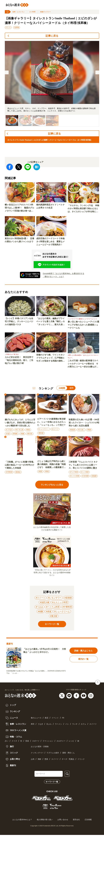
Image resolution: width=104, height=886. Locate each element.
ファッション (48, 741)
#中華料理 (9, 472)
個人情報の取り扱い (45, 820)
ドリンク (81, 759)
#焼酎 (40, 611)
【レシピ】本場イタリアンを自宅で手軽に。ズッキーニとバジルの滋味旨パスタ (19, 321)
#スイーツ (55, 429)
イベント (55, 718)
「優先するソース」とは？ (53, 276)
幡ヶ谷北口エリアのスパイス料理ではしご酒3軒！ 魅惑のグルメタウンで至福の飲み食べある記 (19, 208)
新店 (46, 718)
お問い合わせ (62, 820)
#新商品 (17, 472)
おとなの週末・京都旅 (40, 747)
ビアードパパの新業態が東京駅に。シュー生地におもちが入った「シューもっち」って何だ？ (51, 422)
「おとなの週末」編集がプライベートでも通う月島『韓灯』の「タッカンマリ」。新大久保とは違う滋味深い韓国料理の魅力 (50, 321)
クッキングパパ (37, 753)
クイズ (14, 741)
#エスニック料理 (60, 602)
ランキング (14, 711)
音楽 (27, 741)
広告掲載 (88, 820)
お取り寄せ (14, 759)
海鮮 (39, 759)
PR (63, 718)
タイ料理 (32, 12)
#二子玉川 (9, 430)
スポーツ (35, 741)
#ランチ (8, 27)
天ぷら (49, 724)
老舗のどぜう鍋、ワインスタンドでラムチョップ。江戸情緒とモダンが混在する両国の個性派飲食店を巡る (50, 358)
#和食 (28, 430)
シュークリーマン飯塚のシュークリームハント (82, 319)
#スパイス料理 (74, 476)
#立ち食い (81, 430)
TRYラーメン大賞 (17, 730)
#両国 (40, 471)
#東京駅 (41, 433)
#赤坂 (48, 611)
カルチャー (61, 741)
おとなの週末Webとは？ (22, 820)
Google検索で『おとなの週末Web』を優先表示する (63, 273)
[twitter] (62, 695)
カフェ (83, 724)
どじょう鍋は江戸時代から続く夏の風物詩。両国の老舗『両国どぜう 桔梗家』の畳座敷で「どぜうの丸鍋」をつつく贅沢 (51, 464)
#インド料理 (85, 472)
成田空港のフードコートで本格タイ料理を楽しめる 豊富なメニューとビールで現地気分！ (50, 241)
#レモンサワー (55, 597)
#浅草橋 (16, 27)
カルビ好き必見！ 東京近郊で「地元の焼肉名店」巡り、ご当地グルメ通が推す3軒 (19, 360)
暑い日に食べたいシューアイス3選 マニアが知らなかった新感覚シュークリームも (83, 325)
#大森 (8, 434)
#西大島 (29, 434)
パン (67, 724)
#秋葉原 (72, 430)
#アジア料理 (74, 472)
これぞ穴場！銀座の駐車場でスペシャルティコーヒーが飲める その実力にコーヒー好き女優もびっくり (83, 363)
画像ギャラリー (45, 12)
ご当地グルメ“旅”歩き (12, 354)
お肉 (32, 759)
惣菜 (46, 759)
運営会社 (76, 820)
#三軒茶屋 (85, 476)
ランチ (74, 724)
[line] (69, 695)
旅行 (11, 746)
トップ (12, 705)
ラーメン (58, 724)
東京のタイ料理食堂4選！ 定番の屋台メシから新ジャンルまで (19, 240)
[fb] (76, 695)
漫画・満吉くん (68, 753)
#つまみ (39, 607)
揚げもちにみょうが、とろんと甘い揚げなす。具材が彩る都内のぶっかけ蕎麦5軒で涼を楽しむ (20, 422)
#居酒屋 (94, 476)
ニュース (13, 718)
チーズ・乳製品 (68, 759)
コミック (13, 753)
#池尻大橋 (44, 602)
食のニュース (36, 718)
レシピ (71, 741)
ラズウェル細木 (53, 753)
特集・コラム (15, 737)
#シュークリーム (43, 429)
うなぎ (40, 724)
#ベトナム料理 (52, 607)
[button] (7, 72)
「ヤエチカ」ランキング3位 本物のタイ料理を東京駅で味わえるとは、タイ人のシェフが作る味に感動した (83, 208)
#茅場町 (15, 434)
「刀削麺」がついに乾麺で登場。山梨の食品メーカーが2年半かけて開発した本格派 (20, 465)
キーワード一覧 (52, 782)
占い (6, 741)
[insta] (91, 695)
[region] (52, 84)
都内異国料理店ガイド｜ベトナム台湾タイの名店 (50, 206)
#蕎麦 (22, 434)
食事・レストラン (18, 12)
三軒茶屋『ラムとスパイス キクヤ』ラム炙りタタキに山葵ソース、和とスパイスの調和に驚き (83, 465)
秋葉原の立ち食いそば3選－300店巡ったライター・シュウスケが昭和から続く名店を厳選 (84, 422)
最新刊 (12, 765)
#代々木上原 (19, 430)
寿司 (32, 724)
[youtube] (84, 695)
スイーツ (93, 724)
